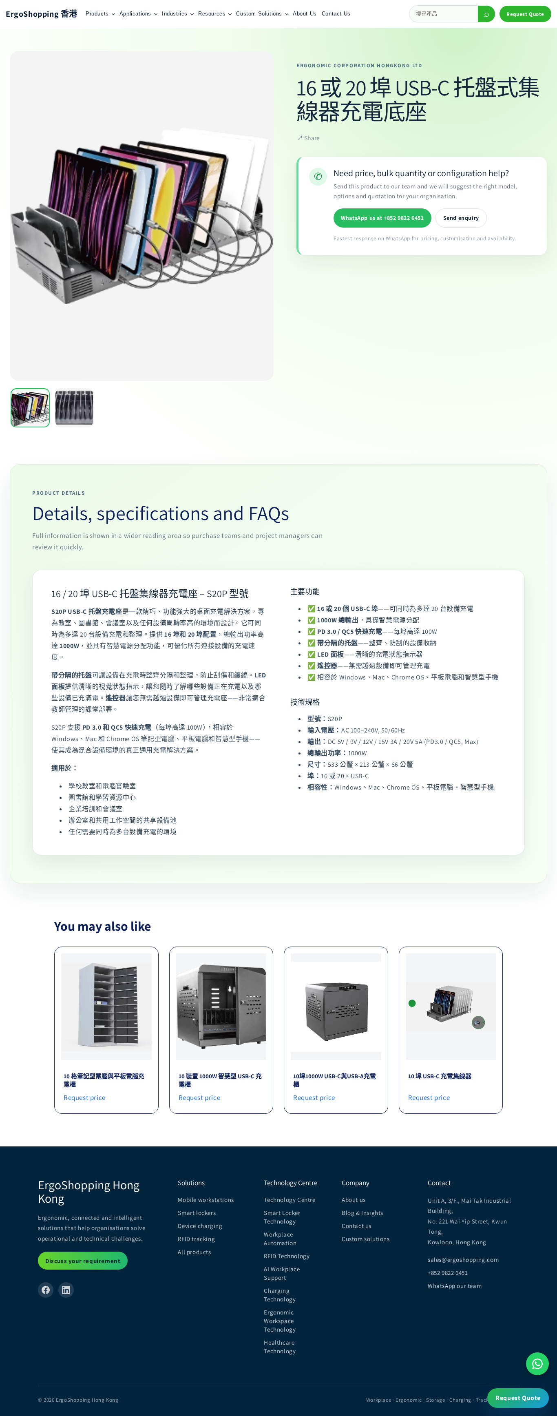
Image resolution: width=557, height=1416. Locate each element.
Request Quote (525, 14)
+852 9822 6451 (448, 1273)
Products (97, 14)
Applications (135, 14)
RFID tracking (196, 1239)
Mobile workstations (206, 1200)
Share (308, 137)
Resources (211, 14)
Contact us (356, 1226)
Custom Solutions (259, 14)
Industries (175, 14)
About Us (305, 14)
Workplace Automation (280, 1238)
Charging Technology (280, 1295)
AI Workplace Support (282, 1273)
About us (354, 1200)
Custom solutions (366, 1239)
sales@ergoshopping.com (463, 1259)
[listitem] (30, 407)
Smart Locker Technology (282, 1217)
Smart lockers (197, 1213)
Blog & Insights (362, 1213)
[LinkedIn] (66, 1290)
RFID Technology (286, 1256)
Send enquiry (461, 217)
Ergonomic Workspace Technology (280, 1320)
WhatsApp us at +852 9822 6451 (382, 217)
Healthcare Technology (280, 1347)
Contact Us (336, 14)
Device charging (200, 1226)
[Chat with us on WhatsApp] (537, 1363)
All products (194, 1252)
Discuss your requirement (82, 1261)
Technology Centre (289, 1200)
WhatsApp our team (455, 1286)
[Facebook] (45, 1290)
